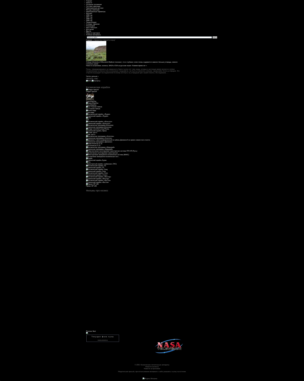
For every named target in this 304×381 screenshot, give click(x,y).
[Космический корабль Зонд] (97, 169)
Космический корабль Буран (96, 160)
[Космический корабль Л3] (96, 166)
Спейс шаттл (90, 134)
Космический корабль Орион (96, 131)
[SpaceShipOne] (92, 103)
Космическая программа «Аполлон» (99, 138)
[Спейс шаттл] (91, 132)
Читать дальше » (92, 76)
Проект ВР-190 (91, 186)
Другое (88, 31)
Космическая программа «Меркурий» (99, 149)
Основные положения (94, 4)
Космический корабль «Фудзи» (97, 116)
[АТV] (88, 118)
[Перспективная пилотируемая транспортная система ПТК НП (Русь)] (111, 151)
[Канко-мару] (91, 110)
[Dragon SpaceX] (92, 89)
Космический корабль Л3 (95, 167)
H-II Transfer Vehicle (93, 109)
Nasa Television (91, 27)
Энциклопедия (91, 22)
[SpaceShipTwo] (90, 99)
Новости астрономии (152, 368)
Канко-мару (90, 112)
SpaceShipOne (91, 105)
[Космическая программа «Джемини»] (118, 140)
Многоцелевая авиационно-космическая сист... (103, 156)
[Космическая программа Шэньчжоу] (99, 125)
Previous (89, 331)
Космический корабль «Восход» (97, 179)
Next (94, 331)
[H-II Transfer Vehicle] (94, 107)
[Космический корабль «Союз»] (97, 173)
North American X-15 (93, 145)
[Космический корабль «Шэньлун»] (99, 121)
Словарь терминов (93, 24)
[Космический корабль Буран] (89, 158)
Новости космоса (152, 367)
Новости (89, 3)
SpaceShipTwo (91, 101)
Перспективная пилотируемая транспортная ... (103, 153)
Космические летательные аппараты (155, 365)
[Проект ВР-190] (92, 184)
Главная (89, 1)
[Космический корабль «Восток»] (98, 180)
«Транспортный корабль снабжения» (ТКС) (101, 164)
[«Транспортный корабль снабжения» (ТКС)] (88, 162)
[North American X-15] (94, 143)
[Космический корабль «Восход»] (98, 177)
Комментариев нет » (139, 65)
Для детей (90, 29)
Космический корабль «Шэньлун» (98, 123)
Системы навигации (93, 6)
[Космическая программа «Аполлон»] (100, 136)
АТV (87, 120)
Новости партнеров (93, 33)
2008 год (89, 19)
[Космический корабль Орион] (97, 129)
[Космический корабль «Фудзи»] (98, 114)
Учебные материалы (93, 35)
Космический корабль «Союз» (97, 175)
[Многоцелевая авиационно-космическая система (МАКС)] (107, 155)
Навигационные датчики (94, 8)
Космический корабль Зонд (96, 171)
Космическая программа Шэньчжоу (99, 127)
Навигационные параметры (95, 11)
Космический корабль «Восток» (97, 182)
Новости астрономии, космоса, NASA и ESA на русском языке (108, 65)
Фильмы (89, 13)
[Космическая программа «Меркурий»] (100, 147)
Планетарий (90, 26)
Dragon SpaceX (91, 91)
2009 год (89, 20)
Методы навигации (93, 10)
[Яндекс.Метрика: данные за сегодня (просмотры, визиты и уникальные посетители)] (150, 378)
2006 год (89, 15)
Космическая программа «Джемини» (99, 142)
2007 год (89, 17)
